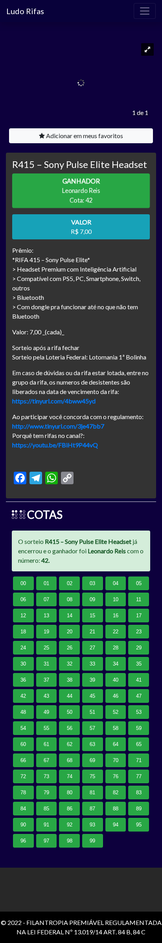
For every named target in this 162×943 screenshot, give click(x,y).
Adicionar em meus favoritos (84, 135)
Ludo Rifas (25, 11)
